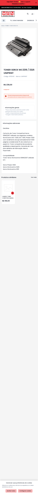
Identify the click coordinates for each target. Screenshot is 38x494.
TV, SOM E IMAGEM (16, 20)
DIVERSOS (30, 20)
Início (2, 25)
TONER (7, 25)
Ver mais (34, 177)
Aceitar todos (11, 491)
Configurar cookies (25, 491)
